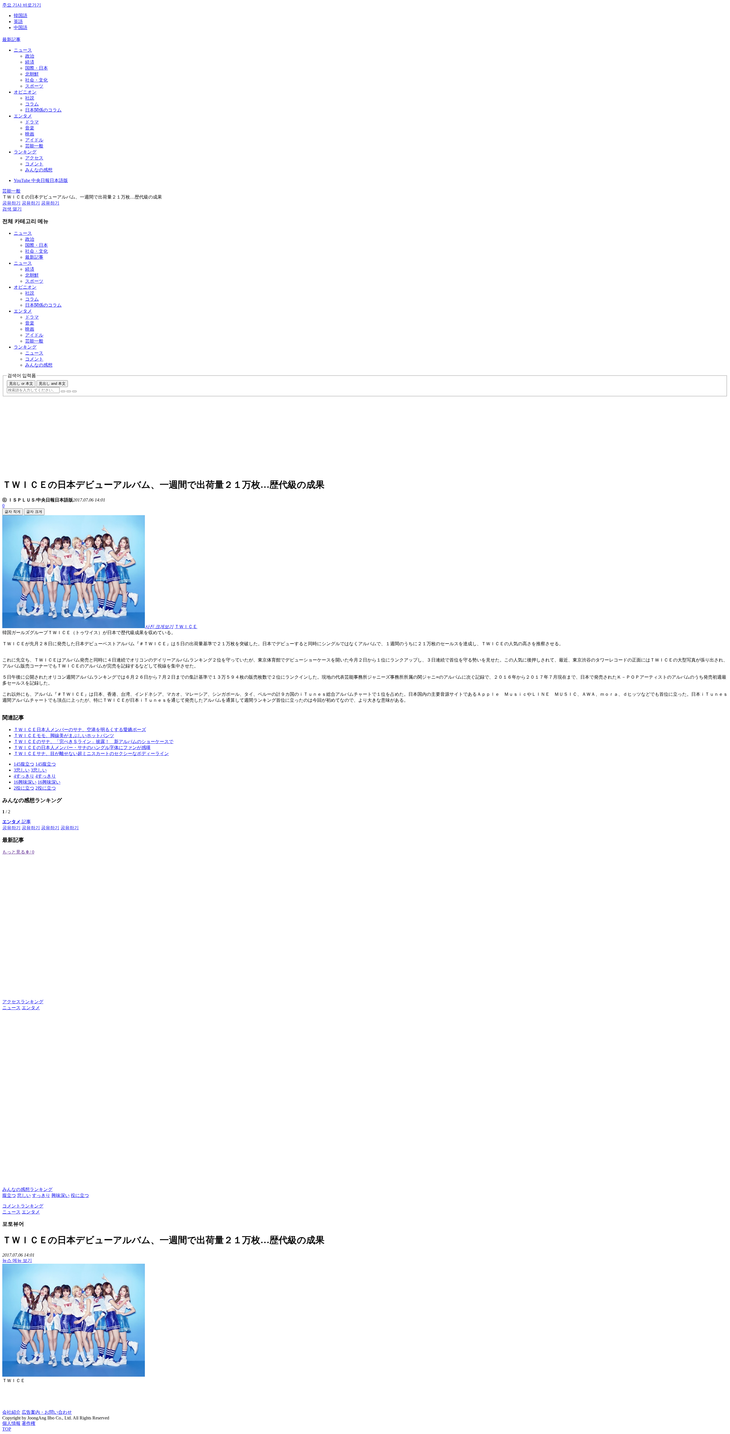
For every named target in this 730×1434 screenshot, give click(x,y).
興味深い (60, 1195)
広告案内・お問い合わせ (47, 1412)
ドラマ (32, 122)
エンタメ (23, 116)
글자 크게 (34, 511)
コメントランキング (22, 1206)
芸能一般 (34, 145)
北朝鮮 (32, 74)
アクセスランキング (22, 1001)
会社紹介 (11, 1412)
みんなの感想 (38, 169)
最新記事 (11, 39)
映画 (29, 134)
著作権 (28, 1423)
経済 (29, 62)
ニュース (23, 50)
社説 (29, 98)
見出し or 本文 (21, 383)
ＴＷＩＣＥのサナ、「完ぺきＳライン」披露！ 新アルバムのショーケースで (93, 741)
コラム (32, 104)
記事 (16, 821)
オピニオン (25, 92)
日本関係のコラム (43, 110)
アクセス (34, 157)
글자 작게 (13, 511)
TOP (6, 1429)
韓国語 (20, 15)
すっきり (41, 1195)
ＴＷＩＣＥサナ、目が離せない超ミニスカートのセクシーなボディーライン (91, 753)
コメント (34, 163)
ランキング (25, 151)
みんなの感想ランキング (27, 1189)
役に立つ (80, 1195)
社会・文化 (36, 80)
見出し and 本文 (52, 383)
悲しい (24, 1195)
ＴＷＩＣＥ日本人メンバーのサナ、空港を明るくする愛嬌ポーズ (80, 729)
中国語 (20, 27)
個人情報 (11, 1423)
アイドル (34, 139)
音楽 (29, 128)
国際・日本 (36, 68)
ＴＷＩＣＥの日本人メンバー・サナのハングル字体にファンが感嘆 (82, 747)
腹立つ (9, 1195)
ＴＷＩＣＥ (186, 626)
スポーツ (34, 86)
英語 (18, 21)
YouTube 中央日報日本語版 (41, 180)
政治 (29, 56)
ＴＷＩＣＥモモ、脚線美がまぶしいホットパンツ (64, 735)
